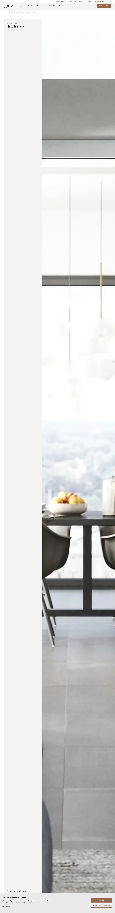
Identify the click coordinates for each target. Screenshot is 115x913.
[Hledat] (72, 5)
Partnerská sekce (99, 1)
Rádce (62, 1)
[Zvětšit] (75, 461)
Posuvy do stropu (25, 12)
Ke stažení (81, 1)
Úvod (5, 12)
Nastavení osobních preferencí (101, 905)
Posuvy (17, 12)
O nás (52, 1)
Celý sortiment (28, 5)
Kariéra (75, 1)
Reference (69, 1)
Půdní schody (52, 5)
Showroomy (91, 5)
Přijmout (101, 900)
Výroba (57, 1)
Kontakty (88, 1)
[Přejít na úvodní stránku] (8, 6)
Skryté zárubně (63, 5)
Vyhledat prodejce (104, 5)
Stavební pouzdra (41, 5)
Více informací (7, 906)
